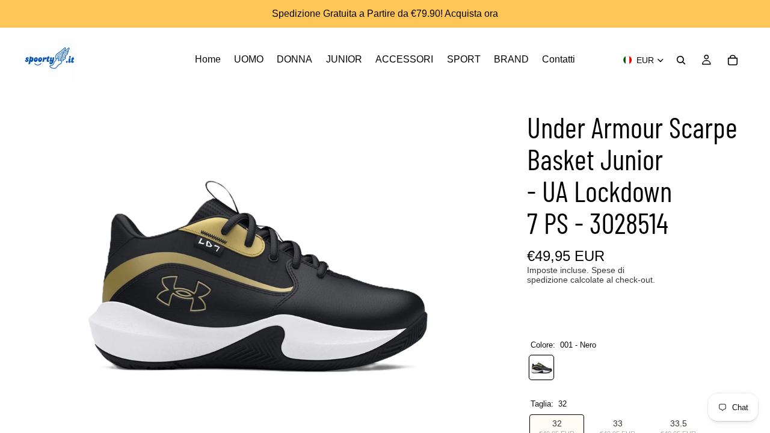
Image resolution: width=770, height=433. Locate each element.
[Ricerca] (681, 60)
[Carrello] (732, 60)
